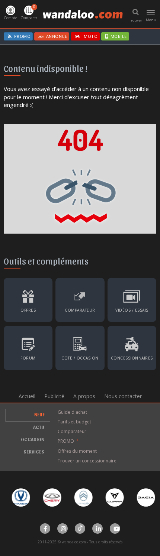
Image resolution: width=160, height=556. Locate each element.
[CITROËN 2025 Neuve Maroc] (80, 497)
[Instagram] (62, 528)
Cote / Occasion (80, 358)
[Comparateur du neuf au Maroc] (79, 297)
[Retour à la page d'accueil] (80, 178)
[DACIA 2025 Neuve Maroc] (142, 497)
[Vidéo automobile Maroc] (132, 297)
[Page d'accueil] (83, 14)
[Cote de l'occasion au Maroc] (79, 345)
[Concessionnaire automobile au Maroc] (132, 345)
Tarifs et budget (74, 422)
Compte (10, 17)
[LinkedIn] (97, 528)
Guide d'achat (72, 412)
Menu (151, 16)
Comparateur (80, 310)
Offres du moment (77, 451)
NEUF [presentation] (39, 414)
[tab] (28, 415)
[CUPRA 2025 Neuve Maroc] (111, 497)
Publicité (54, 396)
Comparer (28, 12)
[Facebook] (45, 528)
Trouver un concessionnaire (87, 461)
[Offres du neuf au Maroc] (28, 297)
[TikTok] (80, 528)
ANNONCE (56, 36)
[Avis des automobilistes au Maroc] (28, 345)
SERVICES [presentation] (33, 451)
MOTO (90, 36)
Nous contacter (123, 396)
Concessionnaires (132, 358)
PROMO (22, 36)
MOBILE (119, 36)
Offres (28, 310)
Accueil (27, 396)
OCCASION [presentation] (32, 439)
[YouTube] (115, 528)
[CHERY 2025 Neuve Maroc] (48, 497)
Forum (28, 358)
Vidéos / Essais (131, 310)
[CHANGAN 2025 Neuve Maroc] (17, 497)
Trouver (135, 20)
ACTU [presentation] (38, 427)
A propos (84, 396)
